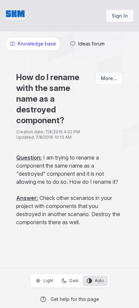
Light (48, 280)
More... (109, 78)
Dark (74, 280)
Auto (99, 280)
